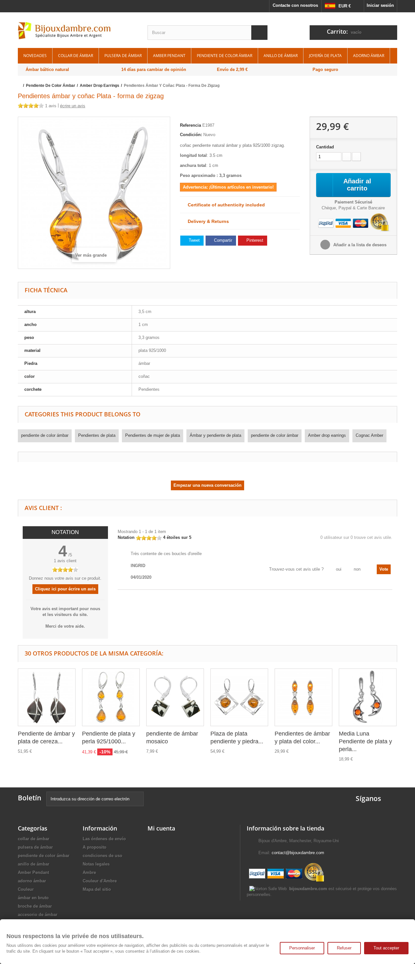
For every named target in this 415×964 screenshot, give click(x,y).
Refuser (344, 948)
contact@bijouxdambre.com (298, 852)
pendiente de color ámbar (224, 55)
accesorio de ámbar (37, 914)
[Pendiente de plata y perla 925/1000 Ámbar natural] (111, 697)
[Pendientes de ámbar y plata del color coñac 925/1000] (303, 697)
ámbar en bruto (33, 897)
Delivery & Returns (206, 221)
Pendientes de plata (96, 435)
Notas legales (96, 864)
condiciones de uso (102, 855)
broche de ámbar (35, 906)
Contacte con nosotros (295, 5)
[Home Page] (19, 85)
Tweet (193, 240)
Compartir (222, 240)
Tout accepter (386, 948)
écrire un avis (72, 105)
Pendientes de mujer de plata (152, 435)
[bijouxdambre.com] (78, 31)
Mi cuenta (161, 828)
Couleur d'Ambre (100, 880)
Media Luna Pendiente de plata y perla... (365, 741)
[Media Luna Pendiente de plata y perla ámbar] (368, 697)
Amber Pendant (169, 55)
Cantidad (325, 147)
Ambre (89, 872)
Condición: (191, 134)
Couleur (26, 889)
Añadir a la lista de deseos (359, 244)
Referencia (190, 125)
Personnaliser (302, 948)
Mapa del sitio (97, 889)
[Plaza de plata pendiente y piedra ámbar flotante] (239, 697)
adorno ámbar (368, 55)
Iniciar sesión (380, 5)
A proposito (94, 847)
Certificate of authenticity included (224, 204)
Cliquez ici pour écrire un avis (65, 589)
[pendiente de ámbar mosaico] (175, 697)
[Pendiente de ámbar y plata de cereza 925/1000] (47, 697)
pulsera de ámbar (123, 55)
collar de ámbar (75, 55)
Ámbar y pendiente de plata (215, 435)
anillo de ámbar (281, 55)
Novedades (35, 55)
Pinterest (254, 240)
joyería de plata (325, 55)
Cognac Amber (369, 435)
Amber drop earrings (327, 435)
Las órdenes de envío (104, 838)
